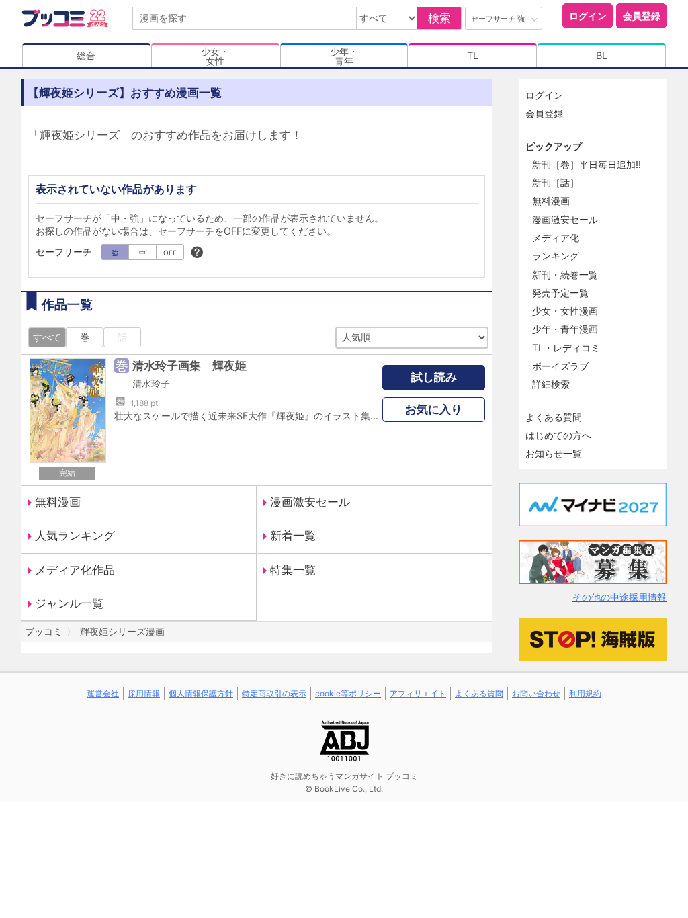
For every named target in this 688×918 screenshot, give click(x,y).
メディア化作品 (75, 570)
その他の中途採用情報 (619, 597)
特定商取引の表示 (274, 693)
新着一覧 (293, 535)
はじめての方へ (558, 435)
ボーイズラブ (560, 366)
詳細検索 (551, 384)
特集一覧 (293, 570)
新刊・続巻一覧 (565, 274)
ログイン (588, 16)
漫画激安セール (310, 502)
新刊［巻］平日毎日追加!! (586, 164)
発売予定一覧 (560, 292)
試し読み (434, 377)
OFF (170, 253)
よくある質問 (553, 417)
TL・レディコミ (566, 347)
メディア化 (555, 237)
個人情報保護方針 (201, 693)
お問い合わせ (536, 693)
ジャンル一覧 (69, 603)
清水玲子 (151, 383)
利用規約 (585, 693)
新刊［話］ (555, 182)
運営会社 (103, 693)
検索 (439, 18)
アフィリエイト (418, 693)
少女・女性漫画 (565, 311)
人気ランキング (75, 535)
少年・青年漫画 (565, 329)
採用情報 (144, 693)
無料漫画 (58, 502)
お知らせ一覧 (553, 453)
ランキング (555, 255)
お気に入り (433, 409)
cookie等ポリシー (348, 693)
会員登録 (641, 16)
